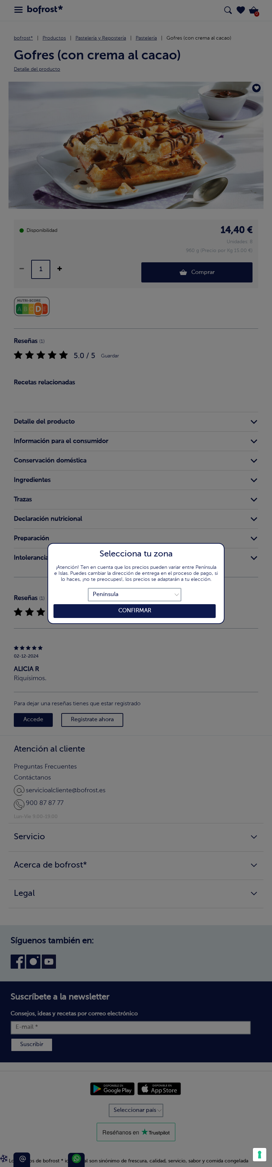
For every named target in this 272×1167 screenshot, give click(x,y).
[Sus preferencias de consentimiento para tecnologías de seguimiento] (259, 1154)
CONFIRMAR (134, 611)
